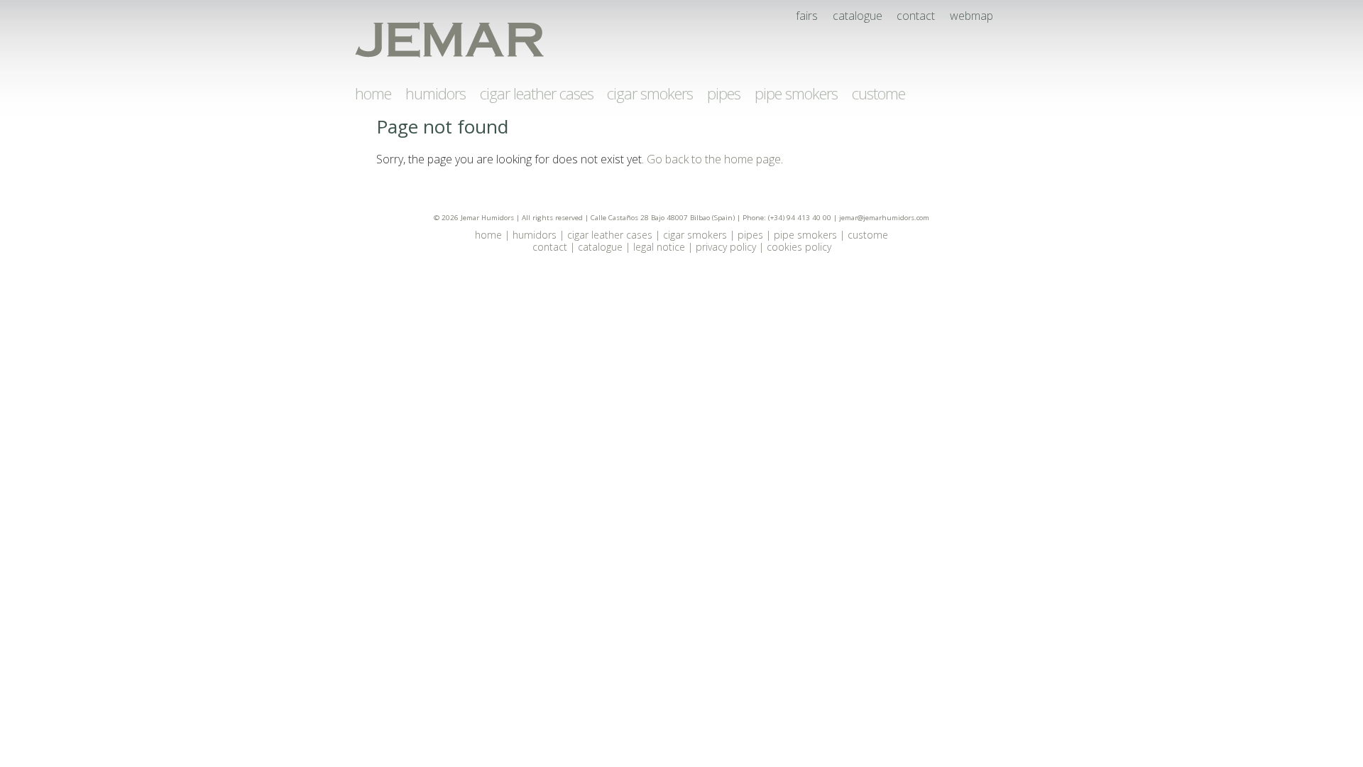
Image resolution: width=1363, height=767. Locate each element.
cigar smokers (650, 93)
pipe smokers (796, 93)
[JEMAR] (449, 40)
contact (916, 15)
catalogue (857, 15)
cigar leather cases (536, 93)
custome (878, 93)
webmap (971, 15)
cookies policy (799, 247)
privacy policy (726, 247)
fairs (807, 15)
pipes (723, 93)
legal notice (659, 247)
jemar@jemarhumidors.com (884, 217)
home (373, 93)
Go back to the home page (714, 159)
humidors (435, 93)
